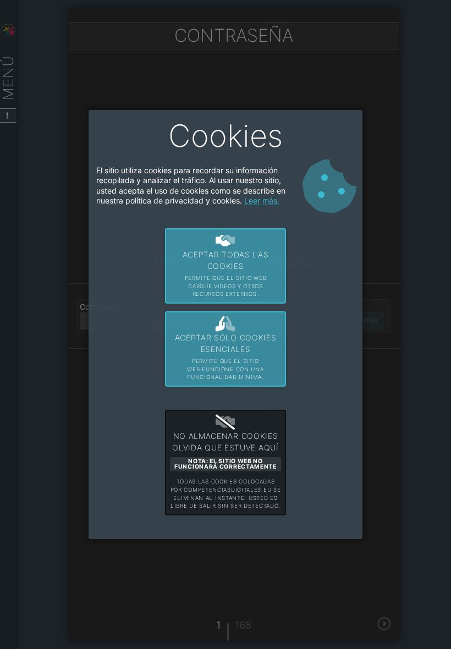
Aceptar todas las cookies (226, 273)
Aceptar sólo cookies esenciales (226, 356)
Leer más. (261, 200)
